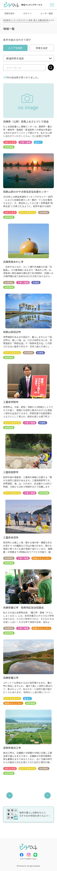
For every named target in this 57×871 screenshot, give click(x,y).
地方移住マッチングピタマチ (14, 20)
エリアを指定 (15, 47)
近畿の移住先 (43, 20)
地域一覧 (31, 20)
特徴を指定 (42, 48)
